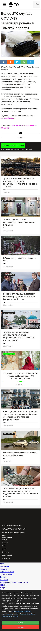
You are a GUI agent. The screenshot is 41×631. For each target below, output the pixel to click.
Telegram (5, 543)
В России (4, 580)
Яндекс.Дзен (6, 558)
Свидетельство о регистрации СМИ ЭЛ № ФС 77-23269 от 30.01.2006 (14, 529)
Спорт (3, 577)
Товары (3, 585)
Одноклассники (7, 555)
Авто (2, 564)
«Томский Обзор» (8, 118)
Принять (20, 622)
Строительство (7, 572)
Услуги (3, 587)
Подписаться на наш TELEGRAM (13, 145)
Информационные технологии (14, 582)
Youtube (4, 549)
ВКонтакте (5, 552)
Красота (3, 569)
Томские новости (18, 125)
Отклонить (20, 627)
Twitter (4, 546)
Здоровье (4, 566)
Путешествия (6, 574)
